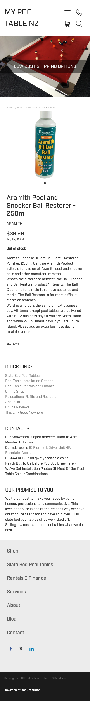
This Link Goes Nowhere (24, 412)
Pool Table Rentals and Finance (30, 386)
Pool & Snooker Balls (31, 107)
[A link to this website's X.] (21, 648)
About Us (12, 402)
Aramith (53, 107)
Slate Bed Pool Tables (22, 376)
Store (10, 107)
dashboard (35, 678)
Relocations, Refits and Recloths (30, 397)
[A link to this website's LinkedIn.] (31, 648)
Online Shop (14, 391)
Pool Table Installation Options (29, 381)
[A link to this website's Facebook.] (10, 648)
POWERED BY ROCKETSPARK (22, 690)
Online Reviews (17, 407)
